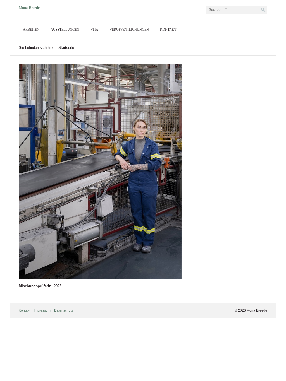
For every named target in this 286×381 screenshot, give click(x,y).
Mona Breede (29, 8)
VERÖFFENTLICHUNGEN (129, 30)
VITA (94, 30)
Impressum (42, 310)
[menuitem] (31, 29)
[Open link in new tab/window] (100, 171)
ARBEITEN (31, 30)
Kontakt (24, 310)
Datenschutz (63, 310)
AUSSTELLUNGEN (65, 30)
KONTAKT (168, 30)
